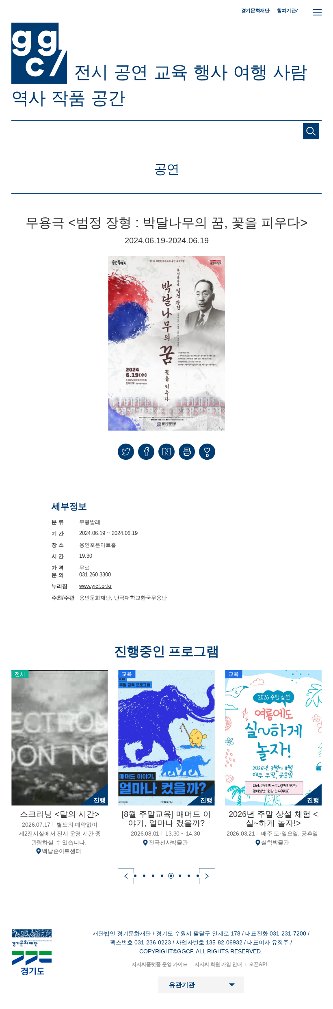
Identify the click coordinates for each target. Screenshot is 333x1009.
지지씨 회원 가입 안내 (218, 964)
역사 (28, 98)
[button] (126, 876)
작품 (68, 98)
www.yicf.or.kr (95, 586)
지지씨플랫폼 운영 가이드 (160, 964)
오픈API (258, 964)
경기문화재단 (255, 10)
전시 (91, 72)
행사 (210, 72)
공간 (108, 98)
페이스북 (146, 452)
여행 (250, 72)
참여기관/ (287, 10)
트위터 (126, 452)
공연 (131, 72)
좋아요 (207, 455)
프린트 (187, 452)
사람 (290, 72)
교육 (171, 72)
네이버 (166, 452)
